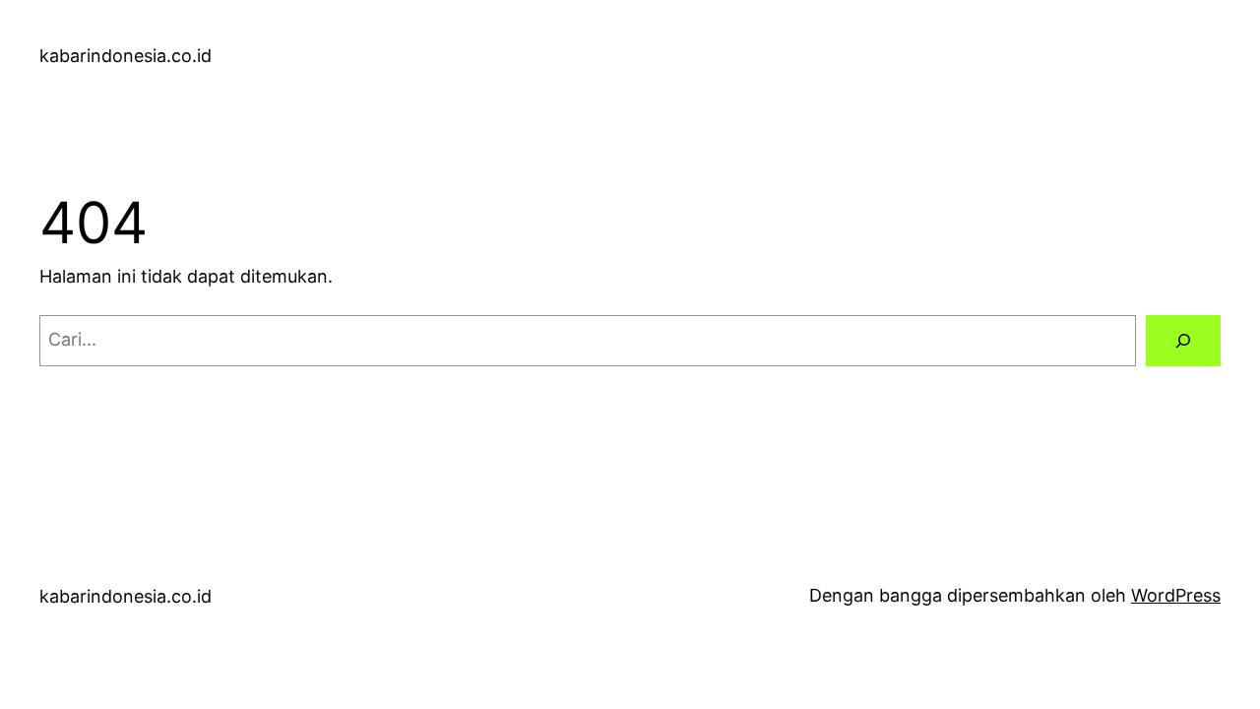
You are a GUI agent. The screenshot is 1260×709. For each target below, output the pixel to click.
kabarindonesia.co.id (125, 55)
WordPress (1176, 595)
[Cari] (1183, 340)
